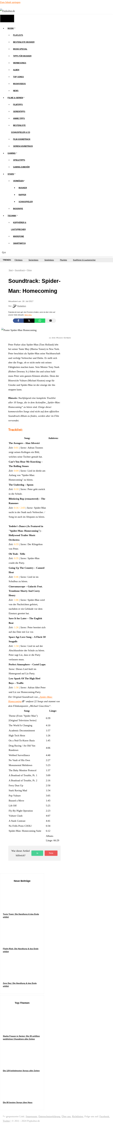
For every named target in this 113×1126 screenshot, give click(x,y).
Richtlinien (77, 1116)
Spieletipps (19, 160)
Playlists (18, 35)
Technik (12, 216)
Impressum (31, 1116)
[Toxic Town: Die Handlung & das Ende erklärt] (23, 907)
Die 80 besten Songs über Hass (17, 1102)
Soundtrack (20, 270)
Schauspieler (26, 202)
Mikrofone (18, 236)
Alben (16, 70)
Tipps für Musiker (22, 56)
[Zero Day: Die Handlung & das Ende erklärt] (23, 976)
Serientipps (19, 111)
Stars (11, 174)
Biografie (18, 209)
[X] (29, 320)
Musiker (23, 188)
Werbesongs (19, 63)
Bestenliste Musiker (23, 42)
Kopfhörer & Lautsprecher (84, 260)
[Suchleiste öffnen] (4, 253)
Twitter (6, 1120)
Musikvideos (19, 84)
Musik (11, 28)
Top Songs (18, 77)
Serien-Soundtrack (23, 146)
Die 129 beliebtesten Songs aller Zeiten (21, 1071)
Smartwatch (19, 243)
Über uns (66, 1116)
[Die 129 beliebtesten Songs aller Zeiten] (23, 1063)
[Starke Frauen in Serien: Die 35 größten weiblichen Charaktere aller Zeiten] (23, 1029)
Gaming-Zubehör (21, 167)
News (15, 91)
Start (11, 270)
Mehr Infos (28, 315)
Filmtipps (18, 105)
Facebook (104, 1116)
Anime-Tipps (19, 118)
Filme (29, 270)
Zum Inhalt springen (10, 2)
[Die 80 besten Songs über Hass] (23, 1095)
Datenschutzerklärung (49, 1116)
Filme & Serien (15, 98)
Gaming (12, 153)
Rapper (22, 195)
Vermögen (18, 181)
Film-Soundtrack (21, 139)
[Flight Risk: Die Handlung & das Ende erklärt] (23, 941)
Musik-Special (20, 49)
